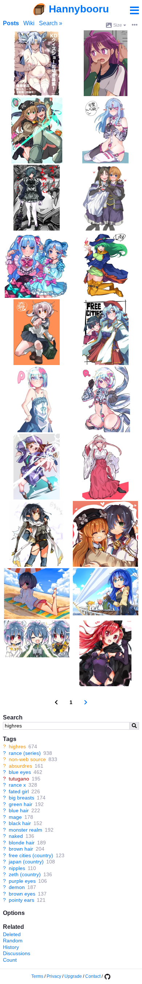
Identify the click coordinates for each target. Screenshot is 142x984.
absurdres (20, 766)
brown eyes (22, 894)
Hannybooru (79, 9)
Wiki (29, 23)
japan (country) (26, 862)
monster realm (25, 830)
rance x (17, 785)
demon (17, 887)
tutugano (19, 779)
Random (13, 940)
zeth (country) (25, 874)
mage (15, 817)
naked (16, 836)
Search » (50, 23)
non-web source (27, 759)
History (11, 947)
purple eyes (22, 881)
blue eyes (20, 772)
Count (10, 960)
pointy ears (21, 900)
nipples (17, 868)
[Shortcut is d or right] (86, 702)
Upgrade (73, 976)
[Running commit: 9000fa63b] (107, 976)
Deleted (12, 934)
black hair (20, 823)
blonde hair (22, 843)
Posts (11, 23)
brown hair (21, 849)
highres (17, 746)
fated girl (19, 791)
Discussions (16, 953)
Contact (92, 976)
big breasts (21, 798)
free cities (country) (31, 855)
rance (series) (25, 753)
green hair (20, 804)
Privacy (54, 976)
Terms (37, 976)
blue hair (19, 810)
